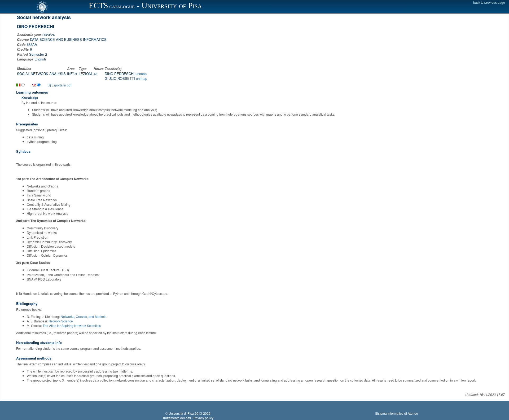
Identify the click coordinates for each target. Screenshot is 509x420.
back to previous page (489, 2)
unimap (141, 73)
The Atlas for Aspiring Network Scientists (72, 325)
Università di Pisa (181, 413)
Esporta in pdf (61, 85)
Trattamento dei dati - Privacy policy (188, 417)
